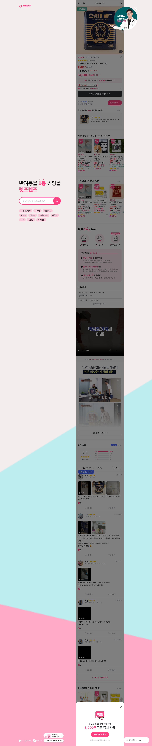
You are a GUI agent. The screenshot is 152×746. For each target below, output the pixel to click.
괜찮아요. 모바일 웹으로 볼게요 (100, 740)
